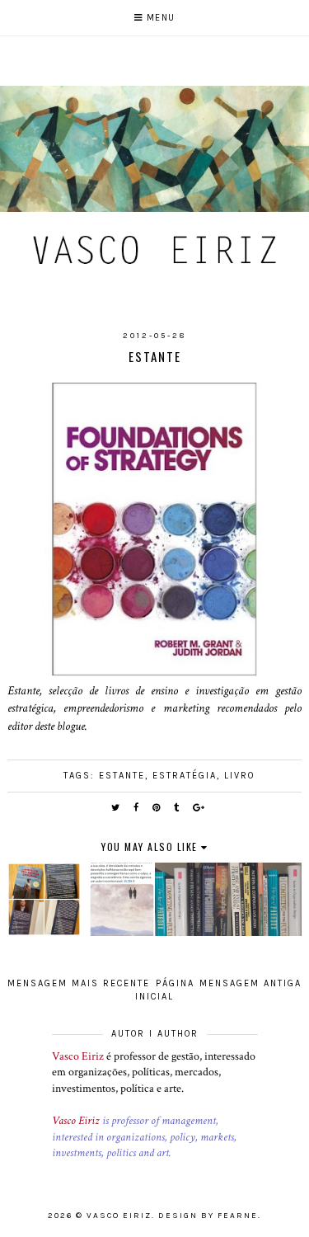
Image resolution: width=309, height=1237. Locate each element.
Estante (122, 775)
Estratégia (184, 775)
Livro (239, 775)
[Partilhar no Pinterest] (157, 807)
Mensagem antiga (250, 983)
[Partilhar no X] (116, 807)
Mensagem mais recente (78, 983)
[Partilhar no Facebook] (136, 807)
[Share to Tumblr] (177, 807)
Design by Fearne (208, 1216)
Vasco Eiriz (78, 1056)
